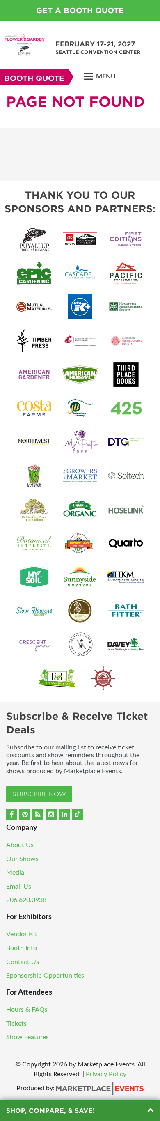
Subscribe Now (39, 794)
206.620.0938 (26, 900)
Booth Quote (34, 78)
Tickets (16, 1023)
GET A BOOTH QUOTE (80, 10)
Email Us (18, 886)
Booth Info (21, 948)
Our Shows (22, 859)
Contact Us (22, 962)
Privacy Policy (106, 1074)
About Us (20, 845)
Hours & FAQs (27, 1009)
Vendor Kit (21, 934)
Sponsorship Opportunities (45, 975)
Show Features (27, 1037)
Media (15, 872)
